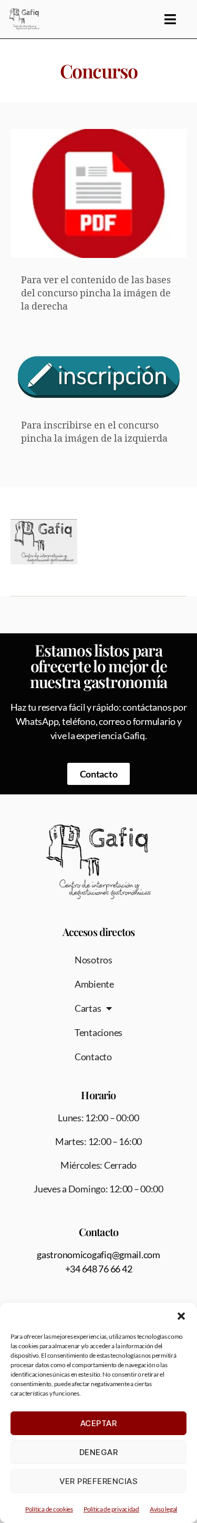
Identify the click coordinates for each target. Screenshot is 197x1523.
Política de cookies (49, 1509)
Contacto (93, 1056)
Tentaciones (98, 1032)
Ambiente (94, 984)
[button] (181, 1316)
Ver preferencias (98, 1481)
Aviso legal (163, 1509)
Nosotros (93, 959)
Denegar (98, 1452)
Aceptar (98, 1423)
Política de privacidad (111, 1509)
